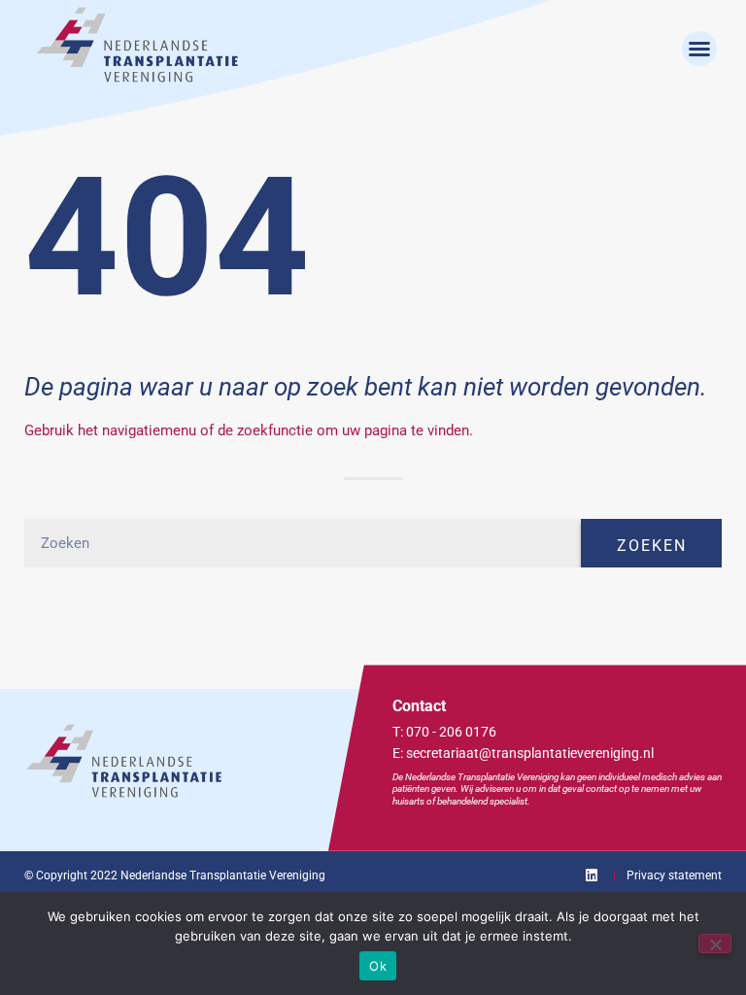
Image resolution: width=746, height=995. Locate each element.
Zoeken (652, 545)
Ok (378, 966)
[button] (699, 48)
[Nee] (714, 943)
